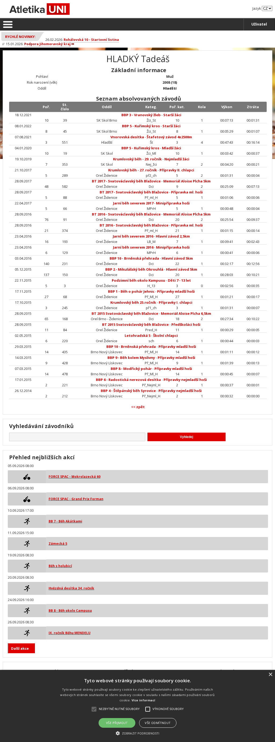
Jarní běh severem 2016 (133, 236)
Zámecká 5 (58, 543)
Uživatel (259, 24)
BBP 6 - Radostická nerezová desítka (128, 379)
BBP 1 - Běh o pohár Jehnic (131, 291)
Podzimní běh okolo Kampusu (138, 280)
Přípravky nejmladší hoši (185, 379)
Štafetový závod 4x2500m (169, 137)
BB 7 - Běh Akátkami (65, 521)
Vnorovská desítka (127, 137)
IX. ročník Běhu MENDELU (70, 633)
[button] (137, 733)
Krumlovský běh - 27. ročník (132, 170)
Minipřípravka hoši (173, 203)
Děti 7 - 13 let (179, 280)
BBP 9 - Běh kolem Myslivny (131, 357)
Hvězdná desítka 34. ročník (71, 588)
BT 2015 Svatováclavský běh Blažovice (125, 313)
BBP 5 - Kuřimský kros (141, 125)
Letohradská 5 (137, 335)
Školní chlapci (165, 335)
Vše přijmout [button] (117, 723)
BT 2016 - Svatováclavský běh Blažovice (126, 214)
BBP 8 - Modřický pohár (131, 368)
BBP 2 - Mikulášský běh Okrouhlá (134, 269)
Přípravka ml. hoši (187, 192)
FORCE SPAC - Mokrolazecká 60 (74, 476)
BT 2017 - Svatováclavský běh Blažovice (126, 181)
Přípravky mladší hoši (176, 291)
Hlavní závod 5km (177, 258)
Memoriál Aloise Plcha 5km (187, 181)
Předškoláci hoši (185, 324)
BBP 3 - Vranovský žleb (141, 114)
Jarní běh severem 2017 (133, 203)
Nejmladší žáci (176, 159)
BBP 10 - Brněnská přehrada (134, 258)
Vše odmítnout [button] (158, 723)
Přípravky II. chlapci (177, 170)
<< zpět (138, 406)
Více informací (143, 700)
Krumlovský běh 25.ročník (133, 302)
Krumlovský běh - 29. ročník (137, 159)
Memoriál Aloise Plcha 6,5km (186, 313)
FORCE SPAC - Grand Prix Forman (76, 499)
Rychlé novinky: (20, 36)
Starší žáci (172, 114)
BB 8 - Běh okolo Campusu (70, 610)
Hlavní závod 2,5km (173, 236)
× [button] (270, 675)
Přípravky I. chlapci (175, 302)
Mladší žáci (171, 148)
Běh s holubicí (60, 566)
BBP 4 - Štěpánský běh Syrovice (128, 390)
